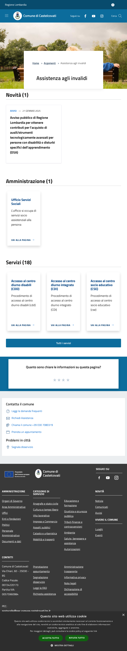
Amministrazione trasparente (73, 569)
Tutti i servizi (63, 343)
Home (35, 63)
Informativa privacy (75, 577)
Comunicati (101, 507)
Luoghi (99, 529)
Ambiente (69, 533)
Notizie (99, 501)
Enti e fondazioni (11, 519)
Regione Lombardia (15, 5)
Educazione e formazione (71, 503)
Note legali (70, 583)
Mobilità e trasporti (44, 539)
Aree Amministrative (13, 507)
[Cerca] (120, 16)
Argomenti (50, 63)
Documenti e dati (11, 541)
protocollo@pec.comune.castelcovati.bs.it (26, 611)
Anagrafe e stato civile (45, 504)
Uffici (5, 513)
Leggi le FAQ (40, 588)
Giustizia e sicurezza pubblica (75, 513)
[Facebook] (84, 16)
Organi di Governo (12, 501)
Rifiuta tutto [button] (77, 637)
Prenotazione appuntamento (41, 569)
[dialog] (63, 631)
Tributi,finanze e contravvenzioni (73, 524)
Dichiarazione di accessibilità (73, 591)
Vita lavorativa (41, 515)
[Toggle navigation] (7, 16)
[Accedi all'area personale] (112, 4)
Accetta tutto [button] (50, 638)
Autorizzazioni (72, 549)
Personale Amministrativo (11, 533)
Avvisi (13, 110)
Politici (6, 525)
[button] (63, 645)
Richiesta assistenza (44, 594)
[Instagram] (100, 16)
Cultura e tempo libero (45, 510)
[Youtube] (92, 16)
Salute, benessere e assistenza (75, 541)
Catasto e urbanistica (45, 533)
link (95, 631)
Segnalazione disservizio (40, 579)
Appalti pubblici (41, 527)
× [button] (123, 615)
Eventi (99, 535)
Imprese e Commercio (45, 521)
